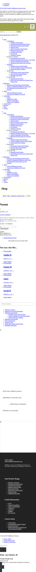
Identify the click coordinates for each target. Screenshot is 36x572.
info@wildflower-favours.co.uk (17, 8)
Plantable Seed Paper (16, 52)
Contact (5, 108)
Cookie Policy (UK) (9, 540)
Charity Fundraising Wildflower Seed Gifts (19, 86)
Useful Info (6, 96)
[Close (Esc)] (6, 545)
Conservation (7, 104)
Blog (4, 107)
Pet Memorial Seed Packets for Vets (17, 88)
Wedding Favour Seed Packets (18, 66)
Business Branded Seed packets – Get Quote (22, 60)
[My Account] (25, 27)
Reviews (5, 105)
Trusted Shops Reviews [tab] (10, 238)
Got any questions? (5, 214)
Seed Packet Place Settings (17, 69)
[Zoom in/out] (0, 545)
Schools (9, 89)
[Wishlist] (28, 27)
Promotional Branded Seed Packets (20, 44)
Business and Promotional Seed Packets (18, 85)
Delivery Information (13, 100)
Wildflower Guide (12, 99)
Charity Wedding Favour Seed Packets (21, 67)
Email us (2, 221)
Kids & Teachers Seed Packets (18, 49)
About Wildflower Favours (14, 93)
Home (4, 196)
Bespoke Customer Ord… (18, 196)
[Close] (3, 549)
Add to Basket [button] (7, 261)
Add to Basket (4, 228)
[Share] (4, 545)
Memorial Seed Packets (16, 50)
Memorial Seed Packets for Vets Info (20, 63)
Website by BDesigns (9, 542)
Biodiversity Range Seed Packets (19, 46)
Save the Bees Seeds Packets (18, 74)
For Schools (13, 53)
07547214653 (4, 8)
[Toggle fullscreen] (2, 545)
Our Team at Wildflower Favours (16, 94)
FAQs (8, 97)
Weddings (9, 64)
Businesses (6, 83)
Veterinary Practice (15, 55)
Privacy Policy (7, 539)
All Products (10, 41)
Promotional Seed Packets (17, 58)
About (5, 91)
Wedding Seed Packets (16, 42)
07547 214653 (9, 460)
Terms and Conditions (13, 102)
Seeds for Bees (14, 47)
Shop (4, 39)
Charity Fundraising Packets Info (19, 61)
